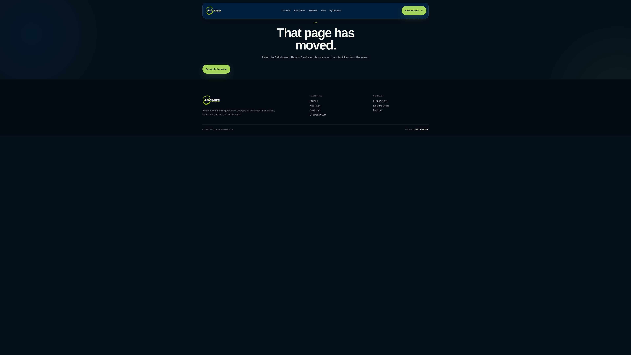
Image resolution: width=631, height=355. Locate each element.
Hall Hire (313, 11)
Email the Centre (381, 106)
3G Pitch (286, 11)
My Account (335, 11)
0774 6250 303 (380, 101)
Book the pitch (412, 11)
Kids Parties (299, 11)
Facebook (378, 110)
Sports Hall (315, 110)
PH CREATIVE (422, 129)
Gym (323, 11)
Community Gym (318, 115)
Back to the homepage (216, 69)
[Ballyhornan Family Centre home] (213, 10)
